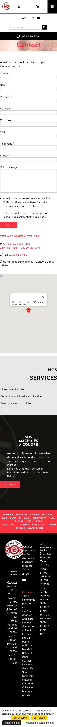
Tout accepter (20, 717)
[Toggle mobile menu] (52, 6)
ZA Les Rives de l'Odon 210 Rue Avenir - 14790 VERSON (12, 594)
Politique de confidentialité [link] (39, 722)
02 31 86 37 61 (18, 254)
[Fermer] (43, 297)
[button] (28, 310)
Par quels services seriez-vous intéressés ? (25, 198)
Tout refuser (39, 717)
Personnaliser (12, 722)
